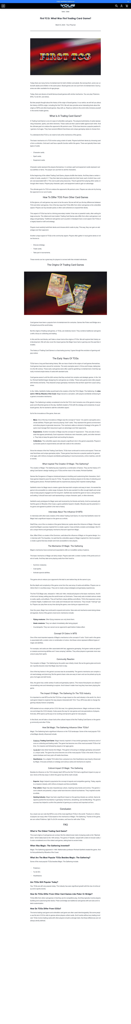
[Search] (116, 6)
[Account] (122, 6)
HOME (63, 11)
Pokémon (36, 740)
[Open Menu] (3, 6)
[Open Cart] (126, 6)
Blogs (67, 11)
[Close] (128, 1)
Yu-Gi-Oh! (36, 750)
